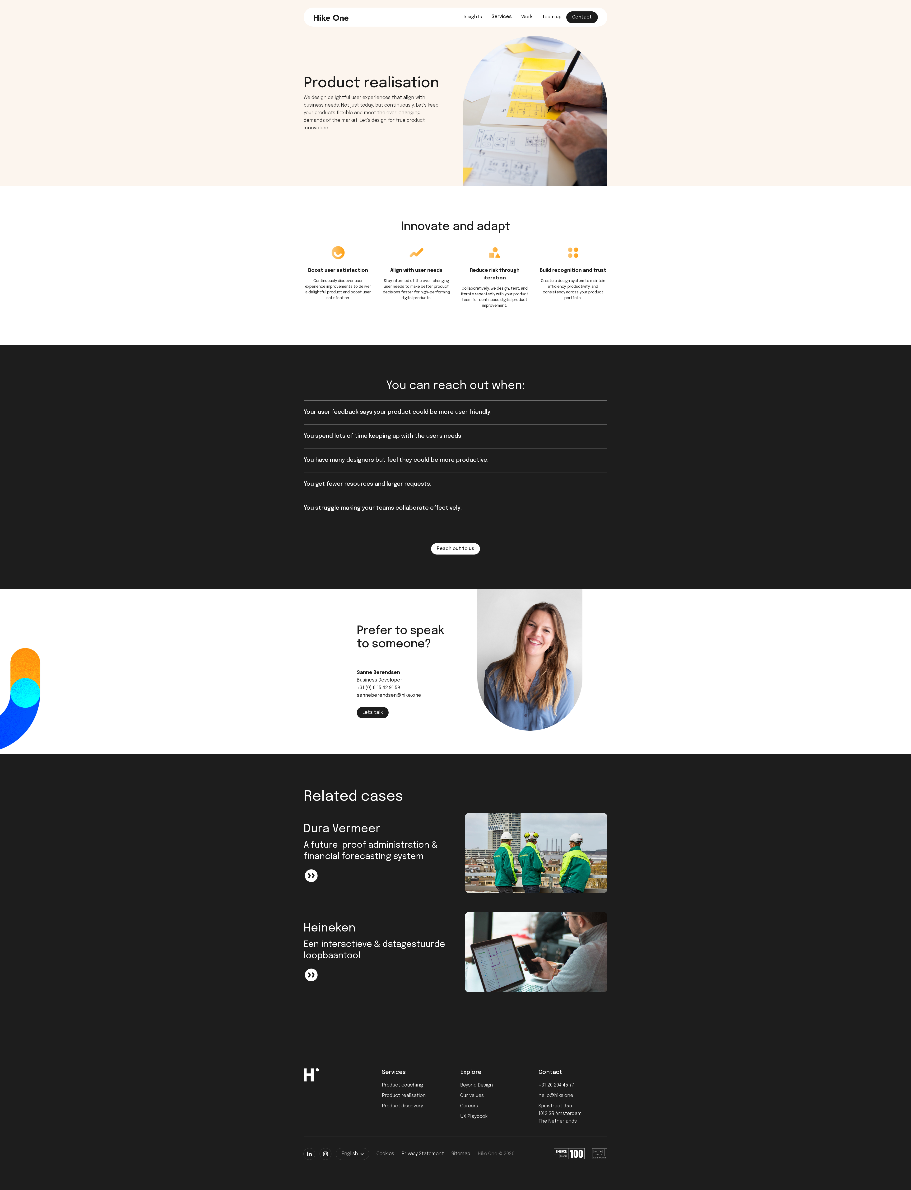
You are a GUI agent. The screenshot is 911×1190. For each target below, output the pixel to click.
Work (527, 16)
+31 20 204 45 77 (556, 1085)
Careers (469, 1106)
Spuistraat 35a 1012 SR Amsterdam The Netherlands (560, 1114)
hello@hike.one (556, 1095)
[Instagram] (325, 1154)
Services (502, 16)
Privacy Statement (423, 1153)
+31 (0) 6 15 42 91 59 (378, 687)
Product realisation (404, 1095)
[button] (352, 1154)
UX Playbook (474, 1116)
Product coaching (402, 1085)
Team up (552, 16)
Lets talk (373, 712)
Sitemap (460, 1153)
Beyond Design (476, 1085)
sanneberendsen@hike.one (389, 695)
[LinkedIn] (309, 1154)
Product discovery (402, 1106)
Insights (473, 16)
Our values (472, 1095)
